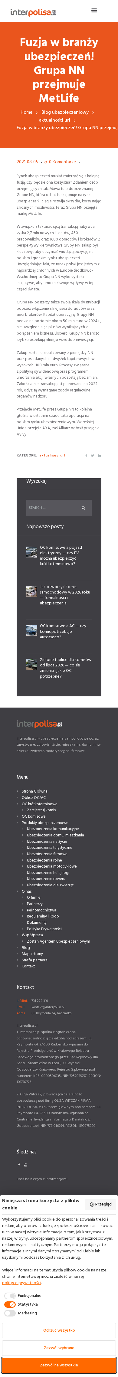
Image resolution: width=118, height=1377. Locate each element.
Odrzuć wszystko (59, 1330)
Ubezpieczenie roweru (46, 879)
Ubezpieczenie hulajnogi (48, 873)
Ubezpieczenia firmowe (47, 854)
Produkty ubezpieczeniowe (45, 823)
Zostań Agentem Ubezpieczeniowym (58, 941)
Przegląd (103, 1204)
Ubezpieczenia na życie (47, 842)
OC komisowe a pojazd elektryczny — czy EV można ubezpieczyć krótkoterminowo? (61, 556)
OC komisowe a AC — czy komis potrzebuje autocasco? (63, 631)
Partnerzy (35, 904)
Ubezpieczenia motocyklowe (52, 866)
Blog (26, 948)
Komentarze (62, 162)
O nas (26, 891)
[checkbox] (21, 1296)
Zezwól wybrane (59, 1348)
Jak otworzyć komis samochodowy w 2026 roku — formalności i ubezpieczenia (65, 595)
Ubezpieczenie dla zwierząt (50, 885)
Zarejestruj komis (41, 810)
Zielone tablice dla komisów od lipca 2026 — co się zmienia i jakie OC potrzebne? (65, 668)
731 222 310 (39, 1001)
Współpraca (32, 935)
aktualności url (54, 120)
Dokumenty (37, 923)
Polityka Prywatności (44, 929)
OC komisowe (34, 816)
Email (21, 1007)
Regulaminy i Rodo (43, 916)
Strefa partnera (35, 960)
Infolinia (22, 1001)
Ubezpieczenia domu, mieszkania (55, 835)
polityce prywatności (21, 1283)
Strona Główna (35, 791)
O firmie (34, 898)
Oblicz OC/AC (34, 798)
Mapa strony (32, 954)
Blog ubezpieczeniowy (65, 112)
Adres (21, 1013)
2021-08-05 (27, 162)
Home (26, 112)
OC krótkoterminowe (39, 804)
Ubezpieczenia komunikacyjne (53, 829)
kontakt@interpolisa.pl (47, 1007)
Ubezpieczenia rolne (44, 860)
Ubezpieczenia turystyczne (49, 848)
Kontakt (28, 966)
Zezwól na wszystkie (59, 1365)
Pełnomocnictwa (41, 910)
